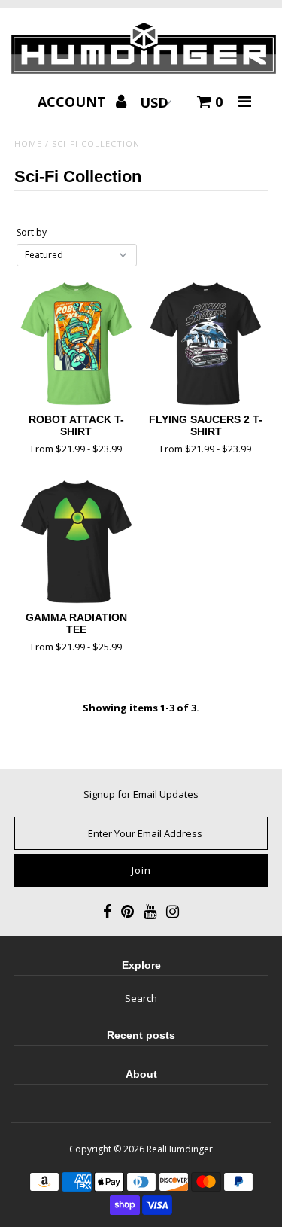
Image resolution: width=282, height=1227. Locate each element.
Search (141, 998)
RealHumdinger (180, 1149)
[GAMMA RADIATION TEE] (76, 542)
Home (28, 143)
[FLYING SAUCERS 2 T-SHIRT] (206, 344)
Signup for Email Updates (141, 794)
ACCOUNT (74, 102)
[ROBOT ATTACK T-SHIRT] (76, 344)
